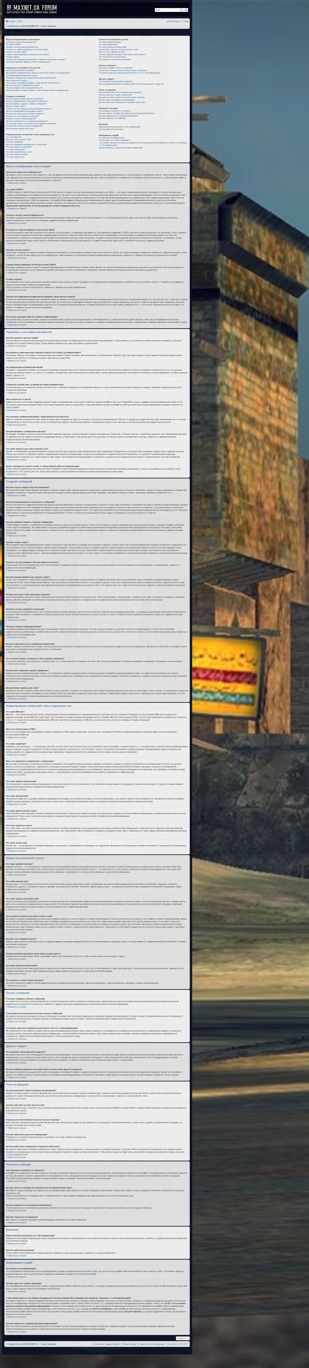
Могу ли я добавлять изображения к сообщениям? (26, 144)
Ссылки (12, 21)
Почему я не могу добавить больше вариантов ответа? (28, 109)
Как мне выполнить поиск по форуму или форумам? (120, 92)
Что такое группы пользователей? (113, 47)
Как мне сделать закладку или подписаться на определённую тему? (127, 113)
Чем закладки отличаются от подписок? (115, 111)
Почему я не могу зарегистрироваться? (22, 47)
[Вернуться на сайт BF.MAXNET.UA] (33, 9)
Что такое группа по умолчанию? (112, 57)
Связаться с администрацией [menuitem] (107, 1344)
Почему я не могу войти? (16, 52)
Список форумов (48, 1344)
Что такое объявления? (15, 149)
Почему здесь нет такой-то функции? (114, 140)
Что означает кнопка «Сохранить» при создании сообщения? (31, 124)
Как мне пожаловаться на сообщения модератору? (27, 121)
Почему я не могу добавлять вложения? (22, 116)
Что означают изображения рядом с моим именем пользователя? (33, 83)
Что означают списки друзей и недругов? (115, 81)
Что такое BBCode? (14, 137)
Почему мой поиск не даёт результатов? (115, 95)
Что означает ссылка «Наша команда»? (115, 59)
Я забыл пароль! (12, 57)
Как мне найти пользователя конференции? (117, 100)
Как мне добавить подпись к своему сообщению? (26, 104)
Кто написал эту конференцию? (112, 138)
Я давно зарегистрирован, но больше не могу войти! (27, 54)
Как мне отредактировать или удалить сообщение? (27, 101)
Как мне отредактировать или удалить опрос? (24, 111)
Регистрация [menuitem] (175, 21)
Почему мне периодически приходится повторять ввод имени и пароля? (36, 59)
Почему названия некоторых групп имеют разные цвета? (122, 54)
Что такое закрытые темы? (17, 154)
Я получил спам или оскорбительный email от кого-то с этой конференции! (129, 73)
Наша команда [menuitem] (130, 1344)
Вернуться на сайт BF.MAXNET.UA (23, 1344)
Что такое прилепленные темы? (19, 152)
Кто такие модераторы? (108, 44)
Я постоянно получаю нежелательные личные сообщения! (123, 70)
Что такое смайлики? (14, 142)
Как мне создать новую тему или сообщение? (24, 99)
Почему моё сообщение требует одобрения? (24, 126)
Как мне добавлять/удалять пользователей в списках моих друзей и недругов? (131, 84)
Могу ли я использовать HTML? (19, 139)
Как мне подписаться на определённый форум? (118, 116)
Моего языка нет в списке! (17, 80)
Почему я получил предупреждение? (21, 119)
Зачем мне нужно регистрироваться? (21, 42)
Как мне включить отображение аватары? (23, 85)
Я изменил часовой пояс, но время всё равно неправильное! (31, 78)
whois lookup (179, 1301)
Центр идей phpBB (157, 1286)
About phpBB (90, 1274)
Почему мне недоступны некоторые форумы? (25, 114)
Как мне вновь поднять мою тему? (20, 129)
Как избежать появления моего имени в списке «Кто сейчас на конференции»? (38, 73)
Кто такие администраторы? (110, 42)
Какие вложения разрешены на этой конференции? (120, 127)
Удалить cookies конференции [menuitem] (152, 1344)
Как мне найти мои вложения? (111, 129)
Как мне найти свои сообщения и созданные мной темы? (122, 102)
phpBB (15, 407)
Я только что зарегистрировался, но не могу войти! (27, 49)
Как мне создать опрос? (16, 106)
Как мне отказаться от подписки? (112, 118)
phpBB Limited (91, 1271)
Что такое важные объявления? (19, 147)
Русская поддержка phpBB (97, 1350)
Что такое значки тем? (15, 157)
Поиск (181, 10)
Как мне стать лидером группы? (112, 52)
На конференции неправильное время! (22, 75)
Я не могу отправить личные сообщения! (115, 68)
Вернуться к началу (17, 183)
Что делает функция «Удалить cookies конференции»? (28, 62)
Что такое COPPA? (13, 44)
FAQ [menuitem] (21, 21)
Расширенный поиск (186, 10)
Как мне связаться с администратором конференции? (121, 148)
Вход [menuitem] (186, 21)
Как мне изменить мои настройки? (20, 70)
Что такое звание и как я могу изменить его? (24, 88)
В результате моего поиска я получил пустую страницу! (122, 97)
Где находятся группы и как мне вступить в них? (119, 49)
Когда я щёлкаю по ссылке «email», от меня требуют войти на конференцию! (37, 90)
